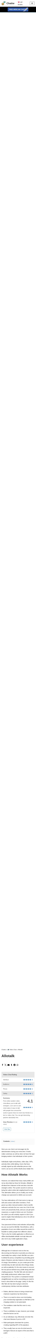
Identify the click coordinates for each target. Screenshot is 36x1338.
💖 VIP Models (20, 3)
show (12, 1141)
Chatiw (4, 1049)
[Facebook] (3, 1065)
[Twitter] (5, 1065)
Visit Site (7, 1129)
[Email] (9, 1065)
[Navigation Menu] (32, 3)
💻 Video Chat (11, 1049)
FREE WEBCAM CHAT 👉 (18, 9)
